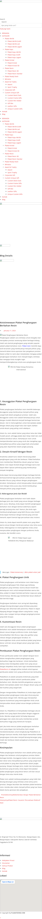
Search (2, 19)
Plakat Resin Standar (15, 74)
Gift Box (10, 103)
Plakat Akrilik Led (14, 44)
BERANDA (5, 33)
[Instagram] (0, 853)
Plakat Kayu (9, 49)
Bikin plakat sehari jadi (32, 572)
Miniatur (8, 79)
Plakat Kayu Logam (14, 57)
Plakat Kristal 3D (13, 66)
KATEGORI (5, 36)
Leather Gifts (12, 106)
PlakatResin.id (5, 669)
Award (10, 84)
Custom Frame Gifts (15, 98)
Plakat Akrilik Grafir (14, 41)
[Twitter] (0, 850)
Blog (3, 114)
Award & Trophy (10, 82)
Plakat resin (26, 346)
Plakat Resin (9, 68)
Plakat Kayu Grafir (14, 55)
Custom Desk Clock (14, 95)
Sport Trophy (12, 87)
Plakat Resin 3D (13, 71)
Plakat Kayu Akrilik (14, 52)
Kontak (4, 111)
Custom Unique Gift (12, 93)
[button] (21, 808)
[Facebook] (0, 847)
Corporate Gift (10, 90)
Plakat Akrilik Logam (15, 47)
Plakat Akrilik (9, 39)
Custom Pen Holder (14, 101)
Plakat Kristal (9, 60)
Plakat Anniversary (16, 572)
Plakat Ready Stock (11, 76)
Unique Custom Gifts (15, 109)
